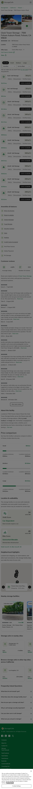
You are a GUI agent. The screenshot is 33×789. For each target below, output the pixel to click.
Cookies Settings (16, 786)
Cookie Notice (10, 782)
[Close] (31, 771)
